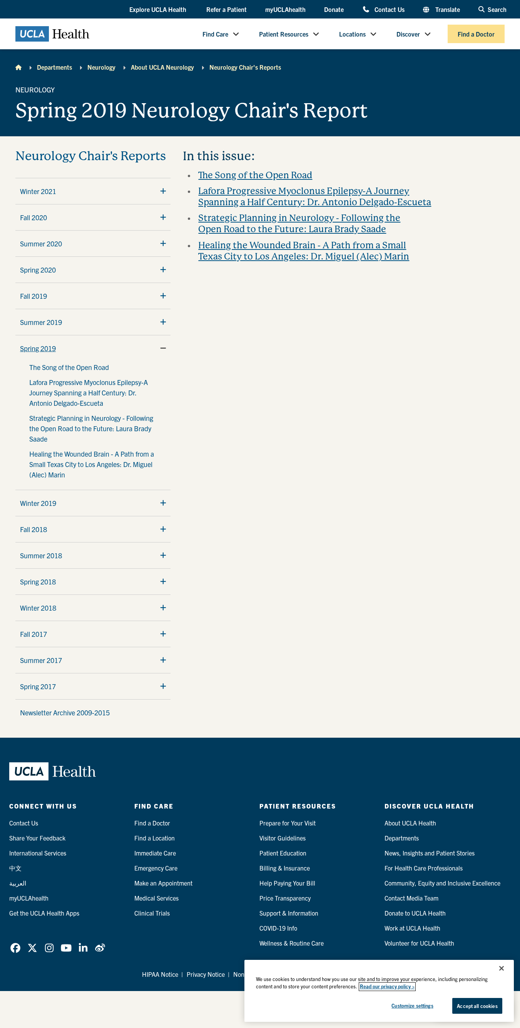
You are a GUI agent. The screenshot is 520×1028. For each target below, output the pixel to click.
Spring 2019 (38, 348)
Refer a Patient (226, 9)
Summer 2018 (41, 555)
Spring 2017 (38, 686)
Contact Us (389, 9)
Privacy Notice (206, 974)
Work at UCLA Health (412, 928)
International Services (37, 853)
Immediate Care (155, 853)
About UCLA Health (410, 823)
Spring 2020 (38, 269)
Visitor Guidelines (282, 838)
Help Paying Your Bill (287, 883)
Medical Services (156, 898)
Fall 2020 (33, 217)
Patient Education (282, 853)
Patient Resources (283, 34)
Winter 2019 (38, 503)
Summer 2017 (41, 660)
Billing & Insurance (284, 868)
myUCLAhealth (285, 9)
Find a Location (154, 838)
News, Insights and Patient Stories (430, 853)
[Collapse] (163, 348)
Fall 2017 (33, 634)
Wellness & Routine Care (291, 943)
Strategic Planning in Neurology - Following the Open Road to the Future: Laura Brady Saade (91, 428)
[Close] (501, 968)
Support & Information (288, 913)
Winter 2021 (38, 191)
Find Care (215, 34)
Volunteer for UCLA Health (419, 943)
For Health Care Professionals (424, 868)
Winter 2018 (38, 607)
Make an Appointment (163, 883)
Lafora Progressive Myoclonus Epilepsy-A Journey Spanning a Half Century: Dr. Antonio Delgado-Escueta (88, 392)
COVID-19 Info (278, 928)
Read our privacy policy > (387, 986)
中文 (15, 868)
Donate (334, 9)
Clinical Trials (152, 913)
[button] (158, 9)
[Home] (18, 67)
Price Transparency (285, 898)
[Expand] (163, 191)
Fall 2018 (33, 529)
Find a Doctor (476, 34)
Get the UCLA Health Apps (44, 913)
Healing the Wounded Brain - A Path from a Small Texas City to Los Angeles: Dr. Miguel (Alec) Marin (91, 464)
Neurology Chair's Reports (245, 67)
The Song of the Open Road (69, 367)
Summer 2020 (41, 243)
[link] (15, 948)
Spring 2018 (38, 581)
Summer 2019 (41, 322)
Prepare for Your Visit (287, 823)
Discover (408, 34)
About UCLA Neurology (162, 67)
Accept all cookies (477, 1006)
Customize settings (412, 1005)
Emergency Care (155, 868)
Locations (352, 34)
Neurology (101, 67)
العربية (17, 883)
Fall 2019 (33, 295)
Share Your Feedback (37, 838)
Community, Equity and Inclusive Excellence (442, 883)
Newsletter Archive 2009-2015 (65, 712)
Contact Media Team (411, 898)
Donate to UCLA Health (415, 913)
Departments (54, 67)
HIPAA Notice (160, 974)
